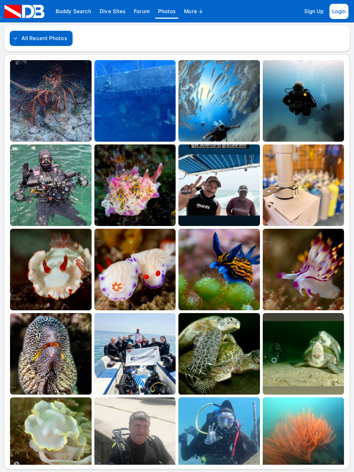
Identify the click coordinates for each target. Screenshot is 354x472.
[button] (73, 11)
